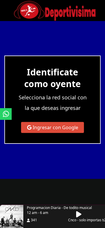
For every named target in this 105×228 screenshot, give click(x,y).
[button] (80, 214)
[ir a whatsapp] (6, 114)
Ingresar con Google (55, 127)
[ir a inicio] (54, 9)
